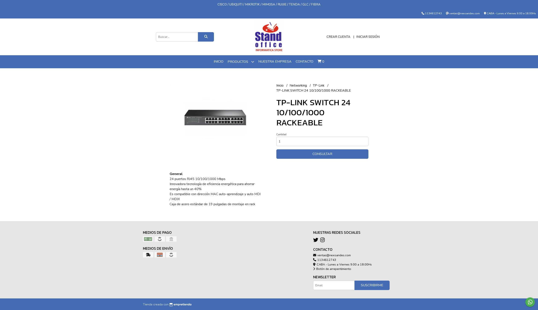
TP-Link (319, 85)
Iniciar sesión (368, 37)
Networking (299, 85)
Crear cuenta (338, 37)
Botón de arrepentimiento (333, 269)
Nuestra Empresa (274, 61)
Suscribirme (372, 285)
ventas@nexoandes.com (333, 255)
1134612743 (326, 260)
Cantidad (281, 134)
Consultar (322, 154)
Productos (238, 61)
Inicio (218, 61)
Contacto (304, 61)
